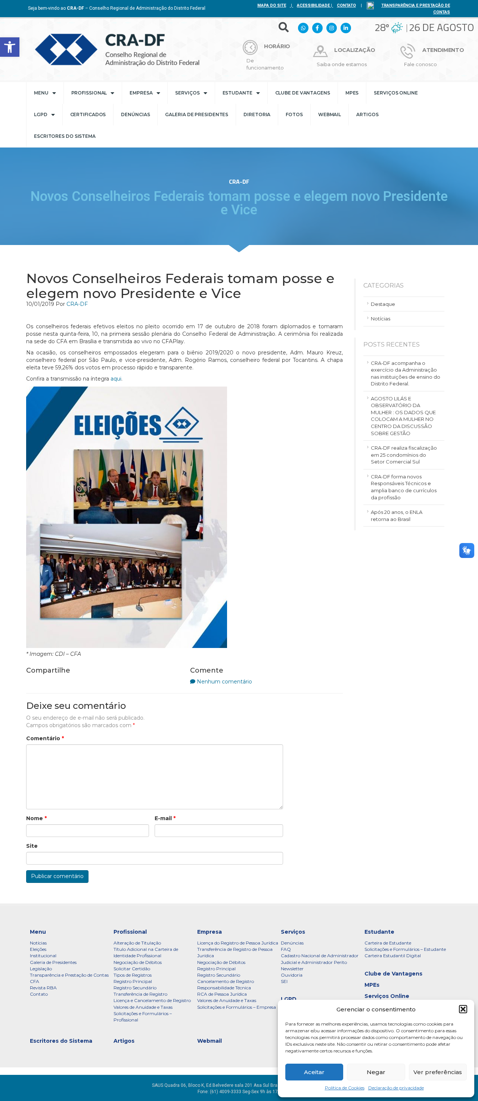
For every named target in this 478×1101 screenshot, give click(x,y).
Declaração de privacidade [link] (396, 1088)
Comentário (45, 738)
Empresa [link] (141, 93)
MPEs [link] (352, 93)
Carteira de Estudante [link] (387, 943)
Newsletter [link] (292, 968)
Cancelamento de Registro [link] (225, 981)
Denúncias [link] (135, 114)
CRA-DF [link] (77, 304)
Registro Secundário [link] (135, 987)
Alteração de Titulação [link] (137, 943)
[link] (9, 47)
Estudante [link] (237, 93)
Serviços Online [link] (396, 93)
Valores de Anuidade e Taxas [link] (143, 1007)
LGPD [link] (40, 114)
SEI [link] (284, 981)
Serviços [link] (187, 93)
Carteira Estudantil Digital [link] (392, 955)
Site (32, 846)
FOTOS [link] (294, 114)
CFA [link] (34, 981)
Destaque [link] (383, 304)
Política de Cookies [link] (344, 1088)
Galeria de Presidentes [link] (196, 114)
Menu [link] (41, 93)
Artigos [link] (367, 114)
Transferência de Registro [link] (140, 994)
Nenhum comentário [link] (224, 681)
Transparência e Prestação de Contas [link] (69, 975)
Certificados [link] (88, 114)
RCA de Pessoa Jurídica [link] (222, 994)
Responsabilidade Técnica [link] (224, 987)
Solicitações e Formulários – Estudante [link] (405, 949)
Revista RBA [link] (43, 987)
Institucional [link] (43, 955)
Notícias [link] (380, 319)
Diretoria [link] (256, 114)
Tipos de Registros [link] (133, 975)
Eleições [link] (38, 949)
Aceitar (314, 1072)
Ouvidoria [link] (291, 975)
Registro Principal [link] (133, 981)
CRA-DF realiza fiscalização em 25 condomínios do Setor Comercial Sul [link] (404, 455)
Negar (376, 1072)
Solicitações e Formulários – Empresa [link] (236, 1007)
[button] (463, 1009)
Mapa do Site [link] (271, 5)
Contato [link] (39, 994)
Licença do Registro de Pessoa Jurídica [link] (237, 943)
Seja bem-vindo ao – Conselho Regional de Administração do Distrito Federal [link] (116, 8)
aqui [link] (116, 378)
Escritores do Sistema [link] (65, 136)
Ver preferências (437, 1072)
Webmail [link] (329, 114)
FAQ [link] (286, 949)
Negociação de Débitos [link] (138, 962)
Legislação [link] (41, 968)
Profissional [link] (89, 93)
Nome (36, 818)
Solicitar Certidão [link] (132, 968)
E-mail (165, 818)
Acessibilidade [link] (313, 5)
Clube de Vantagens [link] (302, 93)
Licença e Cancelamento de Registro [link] (152, 1000)
